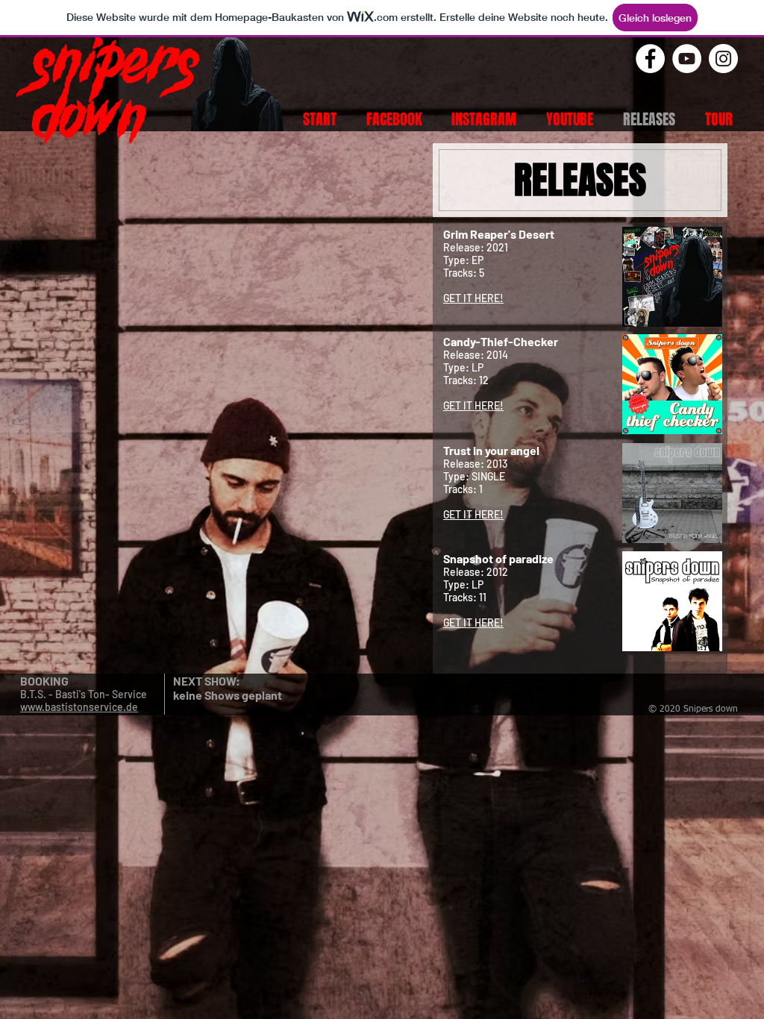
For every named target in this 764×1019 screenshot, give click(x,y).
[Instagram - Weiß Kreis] (723, 58)
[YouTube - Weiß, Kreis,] (686, 58)
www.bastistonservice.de (79, 706)
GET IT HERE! (473, 298)
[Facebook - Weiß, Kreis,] (650, 58)
